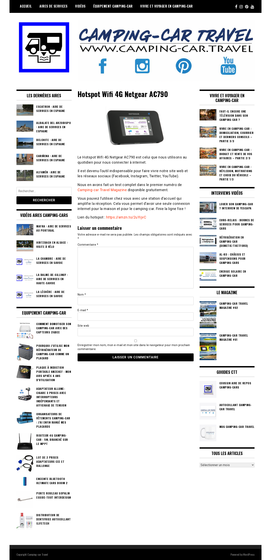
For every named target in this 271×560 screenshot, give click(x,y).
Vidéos (80, 6)
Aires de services (53, 6)
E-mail (83, 310)
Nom (82, 294)
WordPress (249, 554)
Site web (83, 325)
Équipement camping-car (113, 6)
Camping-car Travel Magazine (102, 190)
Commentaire (88, 244)
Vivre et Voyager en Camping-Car (166, 6)
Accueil (26, 6)
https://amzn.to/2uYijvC (126, 217)
